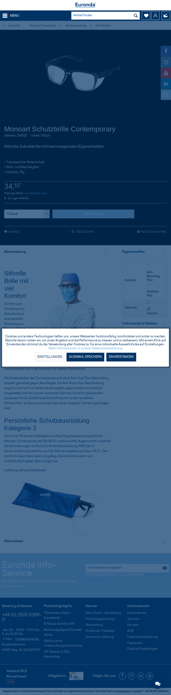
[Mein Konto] (155, 15)
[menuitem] (10, 15)
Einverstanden (121, 357)
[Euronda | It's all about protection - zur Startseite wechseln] (85, 5)
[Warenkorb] (166, 15)
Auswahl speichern (85, 357)
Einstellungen (49, 357)
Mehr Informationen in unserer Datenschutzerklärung (85, 348)
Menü (14, 16)
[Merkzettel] (146, 15)
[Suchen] (136, 16)
